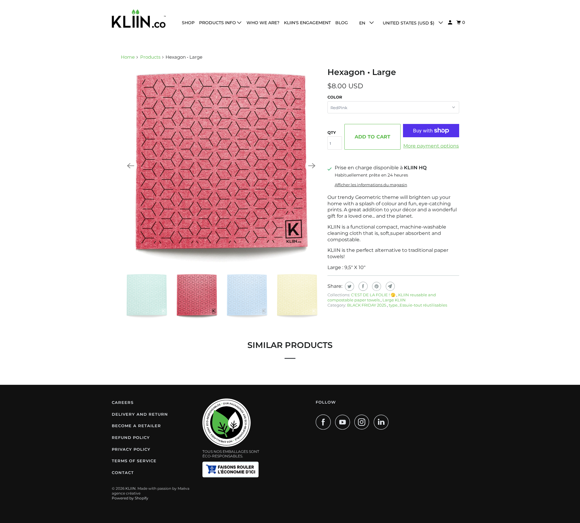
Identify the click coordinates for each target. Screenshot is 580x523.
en (362, 23)
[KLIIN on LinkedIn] (383, 422)
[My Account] (450, 22)
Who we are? (262, 22)
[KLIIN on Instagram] (363, 422)
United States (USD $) (409, 23)
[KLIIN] (139, 18)
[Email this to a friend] (389, 286)
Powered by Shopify (130, 498)
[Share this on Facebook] (362, 286)
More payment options (431, 146)
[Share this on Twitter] (348, 286)
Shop (188, 22)
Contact (123, 472)
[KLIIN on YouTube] (344, 422)
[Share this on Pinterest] (376, 286)
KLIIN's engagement (307, 22)
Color (334, 97)
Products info (218, 22)
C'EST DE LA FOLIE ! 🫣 (373, 294)
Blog (341, 22)
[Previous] (130, 166)
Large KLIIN (394, 299)
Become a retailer (136, 425)
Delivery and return (140, 414)
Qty (331, 132)
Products (150, 57)
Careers (123, 402)
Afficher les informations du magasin (371, 184)
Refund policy (131, 437)
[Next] (311, 166)
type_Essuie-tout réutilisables (418, 305)
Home (128, 57)
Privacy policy (131, 449)
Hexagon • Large (361, 72)
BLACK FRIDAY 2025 (367, 305)
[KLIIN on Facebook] (325, 422)
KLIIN (130, 488)
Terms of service (134, 460)
